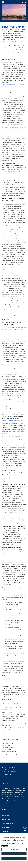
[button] (23, 2)
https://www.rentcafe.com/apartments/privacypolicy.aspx (14, 85)
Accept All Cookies (14, 858)
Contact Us (5, 831)
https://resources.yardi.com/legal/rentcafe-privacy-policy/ (12, 43)
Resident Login (6, 815)
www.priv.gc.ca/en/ (11, 751)
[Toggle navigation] (2, 2)
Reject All (14, 854)
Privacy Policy (5, 827)
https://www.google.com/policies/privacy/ (12, 420)
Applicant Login (6, 819)
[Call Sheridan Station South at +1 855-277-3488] (25, 2)
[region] (14, 847)
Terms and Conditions (7, 823)
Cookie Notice (5, 846)
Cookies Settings (14, 849)
